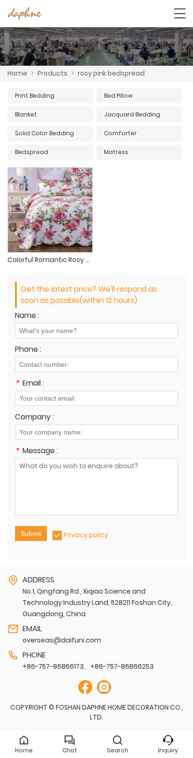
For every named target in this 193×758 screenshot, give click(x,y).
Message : (36, 451)
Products (52, 73)
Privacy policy (86, 535)
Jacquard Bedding (132, 114)
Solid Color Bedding (44, 133)
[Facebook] (85, 687)
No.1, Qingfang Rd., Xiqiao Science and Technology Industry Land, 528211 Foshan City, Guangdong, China (97, 603)
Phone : (28, 350)
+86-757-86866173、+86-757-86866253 (88, 666)
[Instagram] (103, 687)
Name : (27, 316)
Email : (29, 383)
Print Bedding (34, 96)
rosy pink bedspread (111, 73)
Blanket (26, 114)
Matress (116, 152)
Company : (34, 417)
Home (17, 73)
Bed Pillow (118, 96)
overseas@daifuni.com (61, 640)
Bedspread (31, 152)
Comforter (120, 133)
